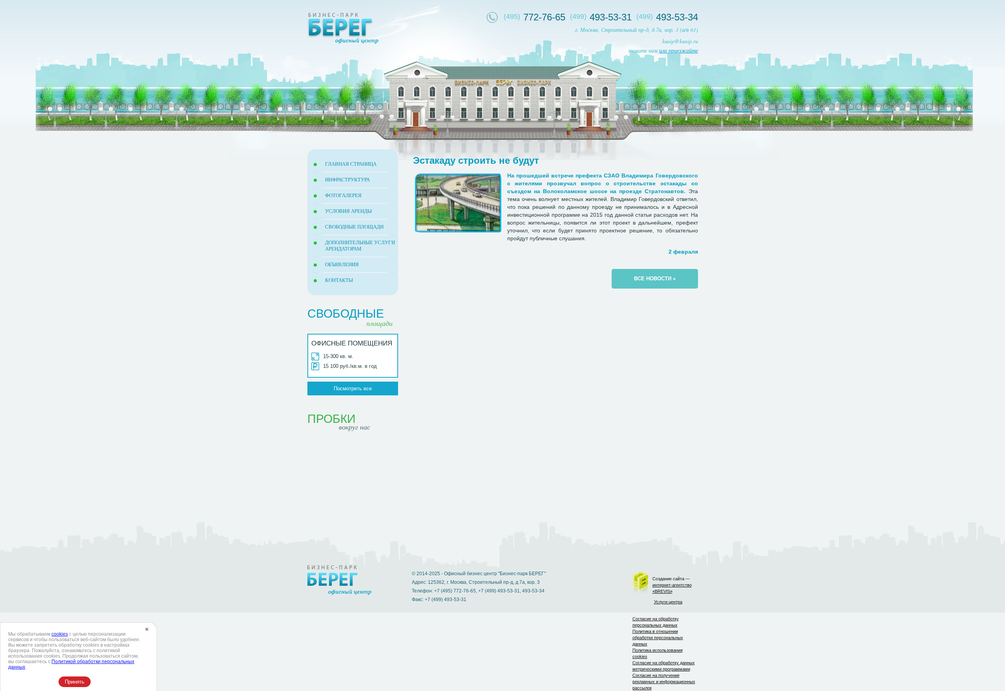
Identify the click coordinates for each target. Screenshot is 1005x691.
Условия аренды (348, 211)
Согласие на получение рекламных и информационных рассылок (663, 681)
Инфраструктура (347, 180)
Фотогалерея (343, 195)
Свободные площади (354, 227)
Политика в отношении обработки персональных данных (657, 637)
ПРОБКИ (338, 423)
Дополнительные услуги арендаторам (360, 245)
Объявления (342, 264)
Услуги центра (668, 602)
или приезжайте (678, 50)
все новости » (655, 279)
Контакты (339, 280)
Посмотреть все (353, 388)
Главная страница (350, 164)
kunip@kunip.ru (680, 41)
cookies (59, 634)
